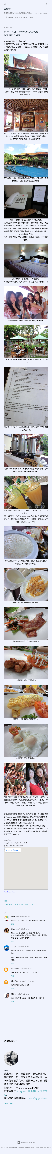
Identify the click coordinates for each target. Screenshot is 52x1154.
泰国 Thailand (21, 17)
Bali (33, 904)
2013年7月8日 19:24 (23, 947)
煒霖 (13, 994)
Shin (13, 929)
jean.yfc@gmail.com (38, 1098)
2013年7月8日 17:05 (23, 917)
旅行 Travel (12, 904)
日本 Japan (9, 17)
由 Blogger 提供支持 (28, 1142)
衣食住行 (8, 9)
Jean (6, 1070)
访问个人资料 (8, 1103)
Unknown (15, 969)
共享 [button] (5, 901)
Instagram (21, 1091)
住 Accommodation (24, 904)
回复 (12, 924)
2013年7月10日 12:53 (22, 994)
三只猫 (13, 947)
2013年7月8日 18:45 (22, 929)
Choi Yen (15, 981)
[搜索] (46, 3)
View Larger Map (9, 892)
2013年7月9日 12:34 (26, 969)
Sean (13, 917)
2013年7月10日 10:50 (26, 981)
